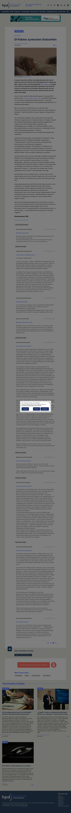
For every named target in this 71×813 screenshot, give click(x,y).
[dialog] (35, 406)
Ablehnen (36, 409)
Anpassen (25, 409)
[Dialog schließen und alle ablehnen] (49, 402)
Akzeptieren (44, 409)
